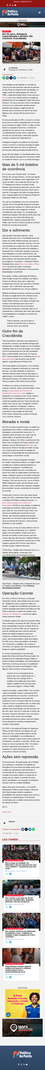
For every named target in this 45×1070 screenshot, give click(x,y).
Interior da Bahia (14, 860)
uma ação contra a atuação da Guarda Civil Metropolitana (20, 502)
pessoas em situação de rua (13, 614)
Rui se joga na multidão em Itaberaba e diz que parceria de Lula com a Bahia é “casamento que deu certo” (20, 866)
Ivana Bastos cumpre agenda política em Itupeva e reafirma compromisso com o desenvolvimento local (18, 969)
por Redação (13, 68)
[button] (39, 12)
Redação (12, 821)
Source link (6, 812)
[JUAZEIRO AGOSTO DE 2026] (22, 1036)
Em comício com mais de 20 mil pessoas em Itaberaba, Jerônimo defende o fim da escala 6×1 (19, 900)
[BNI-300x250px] (22, 1017)
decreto (5, 98)
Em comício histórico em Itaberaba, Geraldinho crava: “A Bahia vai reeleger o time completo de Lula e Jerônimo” (20, 934)
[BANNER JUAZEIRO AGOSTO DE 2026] (22, 27)
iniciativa (31, 445)
